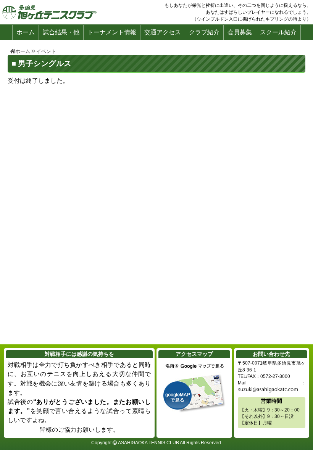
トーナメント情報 (111, 32)
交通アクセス (162, 32)
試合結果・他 (61, 32)
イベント (46, 51)
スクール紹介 (278, 32)
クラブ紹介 (204, 32)
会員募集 (239, 32)
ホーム (25, 32)
